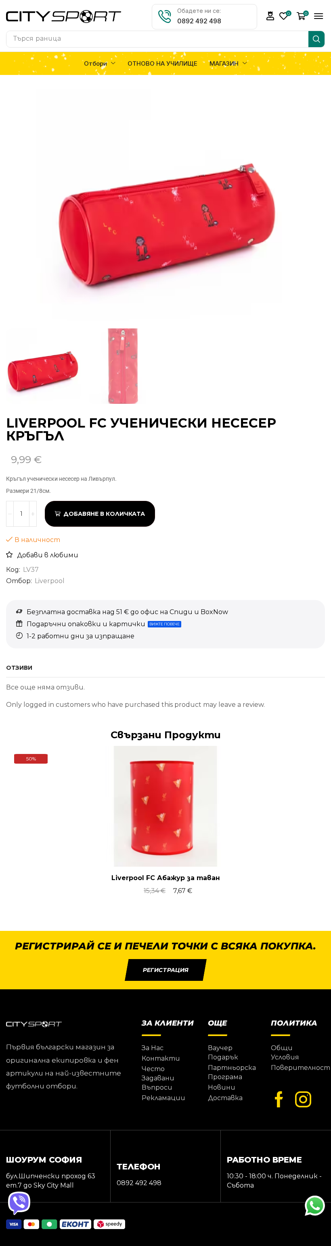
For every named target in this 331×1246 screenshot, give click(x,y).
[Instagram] (303, 1100)
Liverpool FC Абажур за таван (165, 878)
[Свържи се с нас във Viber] (20, 1204)
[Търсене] (316, 39)
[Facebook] (279, 1100)
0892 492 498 (199, 21)
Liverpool (50, 581)
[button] (270, 16)
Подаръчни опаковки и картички (86, 624)
